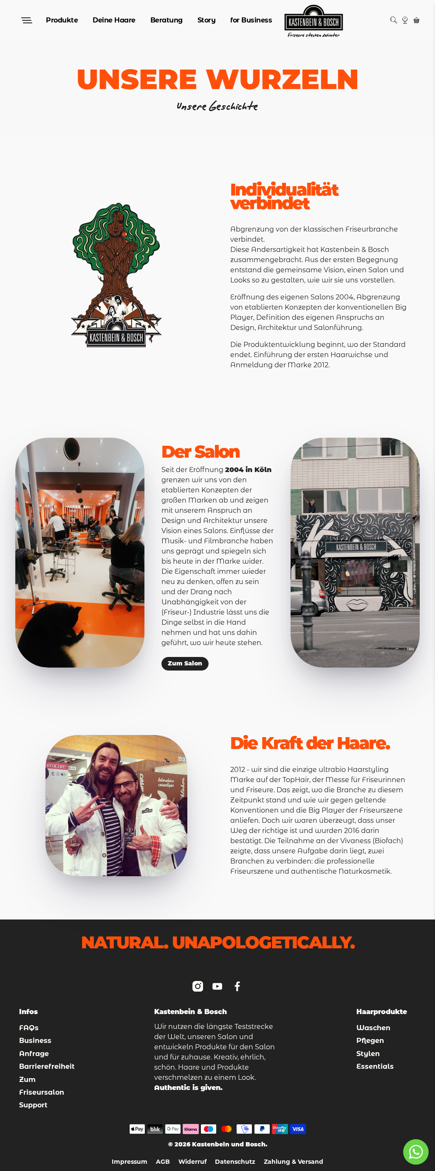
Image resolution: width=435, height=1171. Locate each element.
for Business (251, 20)
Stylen (368, 1054)
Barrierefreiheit (47, 1066)
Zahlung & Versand (293, 1162)
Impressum (129, 1162)
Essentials (375, 1066)
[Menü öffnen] (26, 20)
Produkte (62, 20)
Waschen (373, 1028)
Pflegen (370, 1041)
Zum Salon (185, 664)
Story (207, 20)
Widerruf (192, 1162)
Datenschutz (235, 1162)
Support (33, 1105)
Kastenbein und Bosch (229, 1144)
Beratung (166, 20)
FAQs (29, 1028)
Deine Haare (114, 20)
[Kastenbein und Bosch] (314, 20)
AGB (163, 1162)
